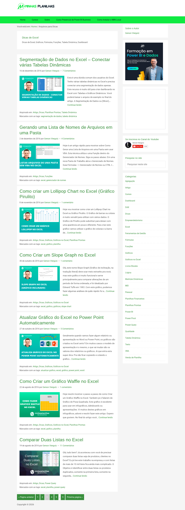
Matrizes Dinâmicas (134, 279)
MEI (127, 285)
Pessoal (128, 292)
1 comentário (67, 202)
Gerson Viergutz (132, 33)
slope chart (66, 306)
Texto (127, 344)
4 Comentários (67, 138)
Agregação (130, 181)
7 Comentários (69, 71)
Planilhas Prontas (53, 112)
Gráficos (48, 240)
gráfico (49, 244)
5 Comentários (67, 329)
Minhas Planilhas (92, 6)
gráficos (57, 306)
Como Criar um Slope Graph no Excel (58, 255)
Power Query (50, 483)
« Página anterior (26, 497)
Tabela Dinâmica (69, 112)
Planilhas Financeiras (134, 299)
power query (59, 487)
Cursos (128, 194)
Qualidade (129, 331)
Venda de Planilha (133, 357)
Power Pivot (130, 318)
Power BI (129, 312)
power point (74, 370)
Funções (48, 176)
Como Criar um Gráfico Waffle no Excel (59, 381)
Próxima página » (75, 497)
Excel (127, 227)
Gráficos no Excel (61, 240)
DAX (127, 207)
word (82, 370)
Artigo (35, 112)
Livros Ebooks (131, 266)
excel (43, 180)
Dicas (41, 112)
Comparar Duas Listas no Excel (51, 439)
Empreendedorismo (133, 220)
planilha (57, 244)
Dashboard (130, 201)
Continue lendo (74, 105)
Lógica (128, 272)
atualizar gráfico (48, 370)
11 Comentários (67, 445)
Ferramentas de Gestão (135, 233)
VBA (127, 351)
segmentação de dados (51, 116)
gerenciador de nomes (56, 180)
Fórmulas (129, 240)
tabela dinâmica (70, 116)
